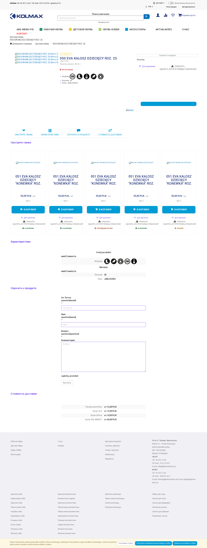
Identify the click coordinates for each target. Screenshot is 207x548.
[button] (160, 3)
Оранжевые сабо (18, 516)
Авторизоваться (188, 7)
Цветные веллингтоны (67, 494)
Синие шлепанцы (112, 503)
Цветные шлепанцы (113, 494)
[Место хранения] (172, 15)
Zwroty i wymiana (112, 450)
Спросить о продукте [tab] (78, 135)
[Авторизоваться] (158, 15)
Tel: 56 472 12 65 (20, 3)
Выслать (67, 383)
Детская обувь (42, 44)
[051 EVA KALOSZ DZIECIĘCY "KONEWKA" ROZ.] (28, 163)
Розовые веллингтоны (67, 520)
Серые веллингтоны (66, 525)
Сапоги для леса (159, 498)
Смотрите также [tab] (24, 135)
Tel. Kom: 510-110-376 (40, 3)
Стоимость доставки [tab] (110, 135)
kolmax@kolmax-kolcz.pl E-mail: (170, 479)
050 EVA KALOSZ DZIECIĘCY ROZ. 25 (69, 44)
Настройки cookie (126, 543)
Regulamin (109, 459)
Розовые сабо (16, 520)
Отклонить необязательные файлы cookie (153, 543)
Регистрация (171, 7)
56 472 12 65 (161, 460)
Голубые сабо (16, 512)
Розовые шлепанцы (113, 507)
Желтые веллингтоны (66, 533)
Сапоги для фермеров (161, 503)
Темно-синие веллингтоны (68, 512)
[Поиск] (147, 16)
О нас (60, 441)
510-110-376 (165, 463)
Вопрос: (70, 332)
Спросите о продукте (167, 55)
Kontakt (61, 446)
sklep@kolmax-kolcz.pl (167, 466)
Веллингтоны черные (66, 498)
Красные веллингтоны (67, 503)
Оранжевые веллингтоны (68, 516)
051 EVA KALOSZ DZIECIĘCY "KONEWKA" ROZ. (28, 180)
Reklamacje (109, 454)
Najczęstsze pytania (113, 441)
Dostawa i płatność (112, 446)
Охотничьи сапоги (159, 507)
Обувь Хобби (16, 450)
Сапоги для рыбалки (160, 512)
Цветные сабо (16, 494)
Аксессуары (16, 454)
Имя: (68, 315)
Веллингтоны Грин (65, 529)
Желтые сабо (16, 533)
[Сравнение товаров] (165, 15)
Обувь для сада (158, 494)
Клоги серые (16, 525)
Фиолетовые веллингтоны (68, 507)
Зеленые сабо (16, 529)
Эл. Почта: (68, 299)
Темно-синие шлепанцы (114, 498)
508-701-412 (165, 476)
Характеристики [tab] (50, 135)
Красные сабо (16, 503)
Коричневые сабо (18, 498)
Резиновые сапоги (159, 516)
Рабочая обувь (17, 441)
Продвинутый (103, 22)
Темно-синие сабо (18, 507)
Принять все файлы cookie (185, 543)
